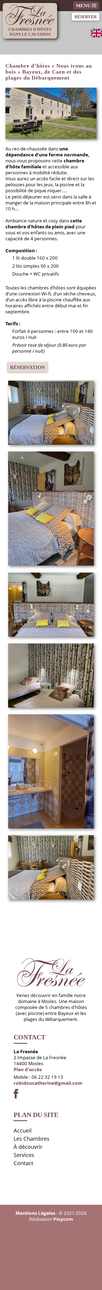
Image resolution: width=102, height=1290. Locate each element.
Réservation (27, 367)
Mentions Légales (35, 1213)
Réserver (86, 16)
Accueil (23, 1130)
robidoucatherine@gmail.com (48, 1083)
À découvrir (28, 1146)
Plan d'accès (28, 1069)
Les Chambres (32, 1138)
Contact (23, 1163)
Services (24, 1155)
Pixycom (63, 1219)
